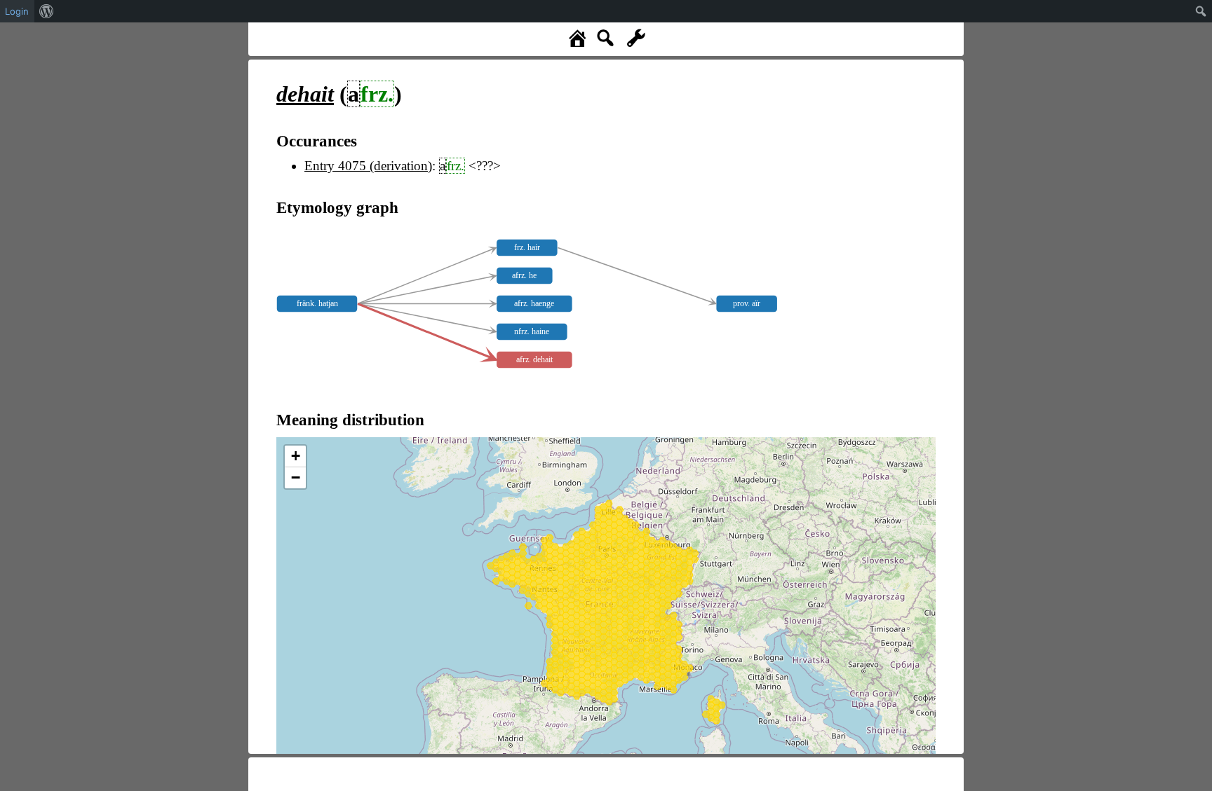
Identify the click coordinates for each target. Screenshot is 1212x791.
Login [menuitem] (17, 11)
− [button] (295, 477)
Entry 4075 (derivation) (368, 165)
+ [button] (295, 456)
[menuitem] (46, 11)
